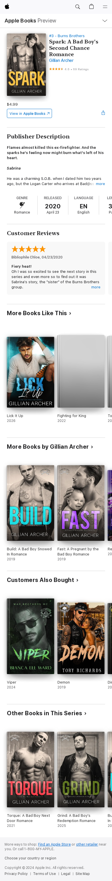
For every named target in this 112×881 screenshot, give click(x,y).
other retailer (87, 844)
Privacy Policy (16, 874)
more (100, 184)
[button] (77, 7)
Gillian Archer (61, 60)
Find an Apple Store (54, 844)
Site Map (83, 874)
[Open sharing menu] (103, 113)
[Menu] (105, 7)
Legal (65, 874)
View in (27, 113)
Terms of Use (44, 874)
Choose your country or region (30, 858)
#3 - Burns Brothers (67, 36)
